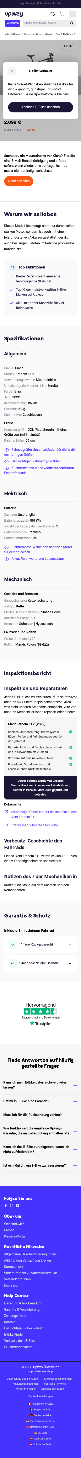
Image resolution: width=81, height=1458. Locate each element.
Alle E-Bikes (12, 34)
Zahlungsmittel (15, 1316)
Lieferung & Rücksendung (23, 1303)
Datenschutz (13, 1267)
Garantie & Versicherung (21, 1309)
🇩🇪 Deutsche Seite (40, 1415)
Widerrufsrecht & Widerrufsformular (30, 1273)
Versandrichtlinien (17, 1279)
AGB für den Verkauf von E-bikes (28, 1260)
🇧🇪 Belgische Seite (40, 1410)
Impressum (12, 1285)
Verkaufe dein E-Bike (19, 1341)
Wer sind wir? (14, 1224)
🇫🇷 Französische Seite (40, 1404)
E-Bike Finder (14, 1334)
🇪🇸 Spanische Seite (40, 1439)
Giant (48, 34)
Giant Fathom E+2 (67, 34)
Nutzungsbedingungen (26, 1384)
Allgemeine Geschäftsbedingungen (30, 1254)
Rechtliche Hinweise (54, 1384)
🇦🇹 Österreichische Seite (40, 1427)
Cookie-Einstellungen (40, 1396)
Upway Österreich (46, 1367)
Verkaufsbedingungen (52, 1389)
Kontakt (10, 1322)
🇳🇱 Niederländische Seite (40, 1421)
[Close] (44, 3)
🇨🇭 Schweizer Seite (40, 1444)
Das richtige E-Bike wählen (23, 1328)
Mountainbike (33, 34)
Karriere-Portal (15, 1236)
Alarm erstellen (19, 181)
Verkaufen (13, 23)
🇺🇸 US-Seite (40, 1433)
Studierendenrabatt (18, 1347)
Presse (9, 1230)
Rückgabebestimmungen (57, 1379)
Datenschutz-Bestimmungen (23, 1379)
